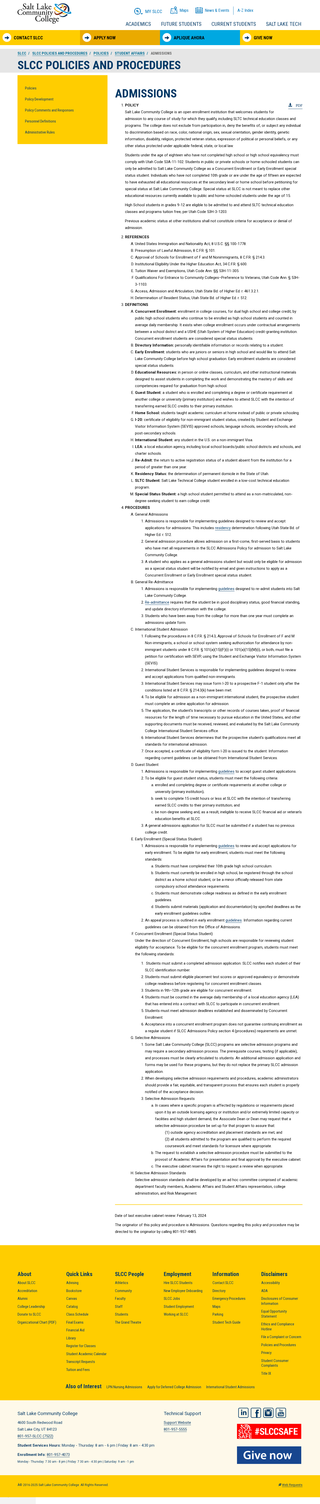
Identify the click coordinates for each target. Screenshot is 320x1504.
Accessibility (270, 1283)
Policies (30, 88)
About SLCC (27, 1283)
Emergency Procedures (229, 1298)
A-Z (245, 10)
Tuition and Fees (78, 1369)
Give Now (263, 37)
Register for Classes (81, 1346)
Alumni (23, 1298)
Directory (219, 1291)
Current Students (234, 24)
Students (121, 1314)
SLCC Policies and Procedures (60, 53)
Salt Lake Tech (283, 24)
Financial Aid (75, 1330)
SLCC (22, 53)
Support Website (177, 1422)
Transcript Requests (80, 1361)
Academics (138, 24)
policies (101, 53)
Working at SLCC (176, 1314)
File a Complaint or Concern (281, 1337)
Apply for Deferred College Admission (174, 1387)
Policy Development (39, 99)
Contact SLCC (28, 37)
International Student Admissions (230, 1387)
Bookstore (74, 1291)
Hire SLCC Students (178, 1283)
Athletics (121, 1283)
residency (223, 528)
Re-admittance (157, 602)
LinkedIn (243, 1413)
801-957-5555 (175, 1429)
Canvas (71, 1298)
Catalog (72, 1306)
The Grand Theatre (128, 1322)
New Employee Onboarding (183, 1291)
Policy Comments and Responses (49, 110)
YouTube (281, 1413)
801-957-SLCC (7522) (35, 1436)
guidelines (226, 589)
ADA (264, 1291)
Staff (118, 1306)
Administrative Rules (40, 132)
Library (71, 1338)
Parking (217, 1314)
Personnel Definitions (40, 121)
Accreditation (27, 1291)
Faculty (120, 1298)
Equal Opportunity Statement (274, 1314)
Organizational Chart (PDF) (37, 1322)
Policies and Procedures (278, 1345)
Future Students (181, 24)
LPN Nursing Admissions (124, 1387)
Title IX (266, 1373)
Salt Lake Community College (44, 13)
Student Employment (179, 1306)
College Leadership (31, 1306)
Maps (216, 1306)
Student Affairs (130, 53)
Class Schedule (77, 1314)
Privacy (266, 1352)
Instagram (268, 1413)
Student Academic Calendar (86, 1354)
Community (123, 1291)
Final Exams (75, 1322)
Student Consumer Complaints (274, 1363)
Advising (72, 1283)
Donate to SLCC (29, 1314)
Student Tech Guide (226, 1322)
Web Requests (292, 1485)
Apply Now (105, 37)
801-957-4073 (58, 1454)
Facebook (256, 1413)
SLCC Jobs (172, 1298)
